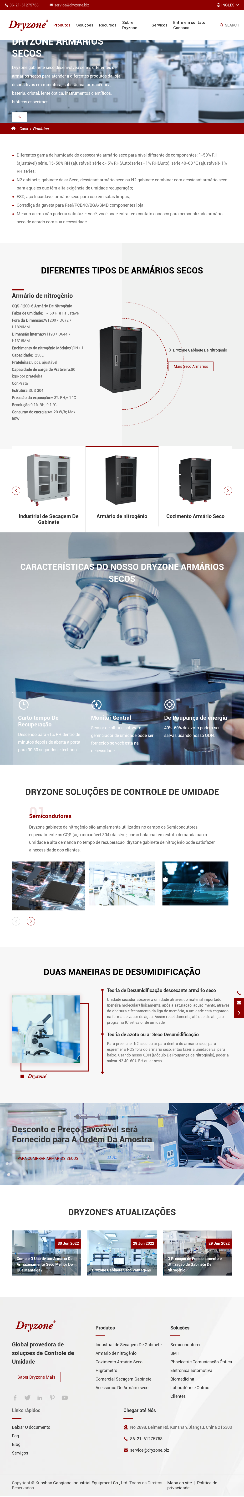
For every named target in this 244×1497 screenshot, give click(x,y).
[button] (16, 491)
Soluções (84, 25)
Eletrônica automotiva (191, 1370)
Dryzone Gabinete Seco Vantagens (121, 1270)
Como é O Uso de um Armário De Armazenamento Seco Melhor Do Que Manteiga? (45, 1264)
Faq (15, 1435)
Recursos (108, 25)
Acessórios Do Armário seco (122, 1387)
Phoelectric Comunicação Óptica (201, 1361)
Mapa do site (179, 1482)
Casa (24, 128)
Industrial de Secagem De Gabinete (49, 519)
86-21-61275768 (24, 5)
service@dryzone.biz (71, 5)
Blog (16, 1444)
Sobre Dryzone (129, 25)
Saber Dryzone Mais (36, 1377)
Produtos (62, 25)
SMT (174, 1353)
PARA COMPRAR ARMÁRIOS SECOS (47, 1158)
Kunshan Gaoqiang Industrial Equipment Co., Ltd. (82, 1482)
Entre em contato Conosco (189, 25)
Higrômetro (106, 1370)
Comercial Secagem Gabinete (123, 1378)
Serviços (160, 25)
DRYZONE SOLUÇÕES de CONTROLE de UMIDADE (122, 792)
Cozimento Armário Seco (46, 289)
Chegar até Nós (139, 1410)
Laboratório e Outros (189, 1387)
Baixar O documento (31, 1427)
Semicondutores (50, 816)
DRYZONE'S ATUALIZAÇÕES (122, 1212)
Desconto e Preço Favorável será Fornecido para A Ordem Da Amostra (82, 1134)
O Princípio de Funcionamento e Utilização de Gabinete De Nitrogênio (195, 1264)
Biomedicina (182, 1378)
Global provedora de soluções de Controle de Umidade (43, 1353)
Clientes (178, 1396)
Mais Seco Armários (191, 368)
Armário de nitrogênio (122, 516)
